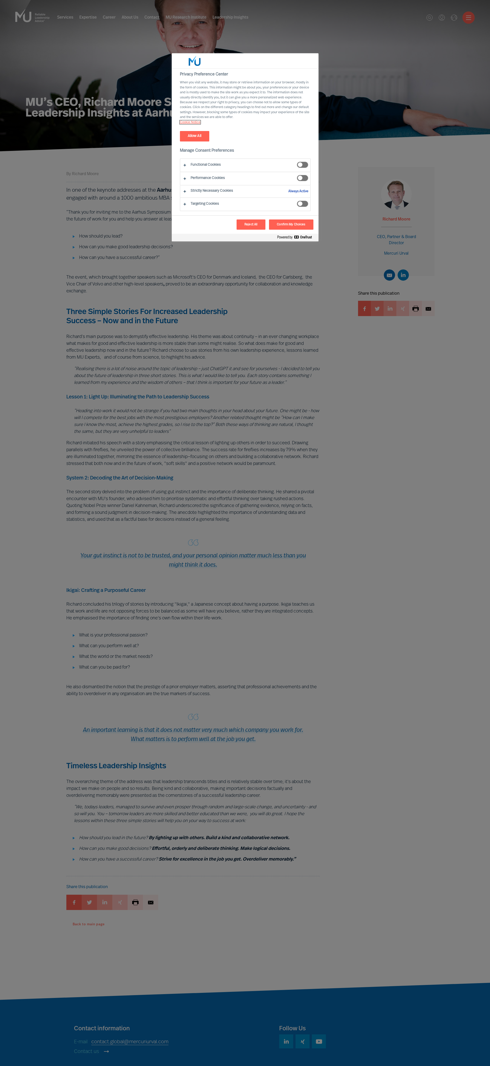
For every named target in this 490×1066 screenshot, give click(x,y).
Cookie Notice (190, 122)
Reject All (251, 224)
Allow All (194, 136)
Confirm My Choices (291, 224)
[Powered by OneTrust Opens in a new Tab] (296, 238)
